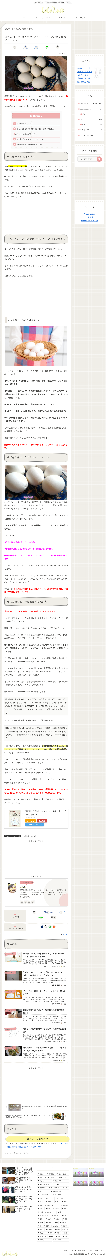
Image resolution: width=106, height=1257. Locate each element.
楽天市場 (42, 821)
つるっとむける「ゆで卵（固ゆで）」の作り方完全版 (35, 129)
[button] (58, 47)
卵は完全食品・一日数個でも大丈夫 (29, 144)
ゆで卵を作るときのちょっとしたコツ (30, 139)
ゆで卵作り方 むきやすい (25, 123)
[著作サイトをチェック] (22, 902)
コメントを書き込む (37, 1139)
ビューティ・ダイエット (13, 836)
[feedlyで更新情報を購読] (29, 902)
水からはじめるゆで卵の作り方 (26, 134)
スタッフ (90, 1250)
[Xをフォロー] (25, 902)
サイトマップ (99, 1250)
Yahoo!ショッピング (89, 221)
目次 (35, 116)
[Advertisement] (21, 215)
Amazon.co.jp (89, 214)
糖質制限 (26, 836)
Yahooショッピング (34, 824)
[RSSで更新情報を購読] (32, 902)
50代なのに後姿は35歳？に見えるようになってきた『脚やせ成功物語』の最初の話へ (84, 75)
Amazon (30, 821)
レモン (23, 887)
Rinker (33, 817)
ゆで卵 (34, 836)
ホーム (66, 1250)
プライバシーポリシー (78, 1250)
